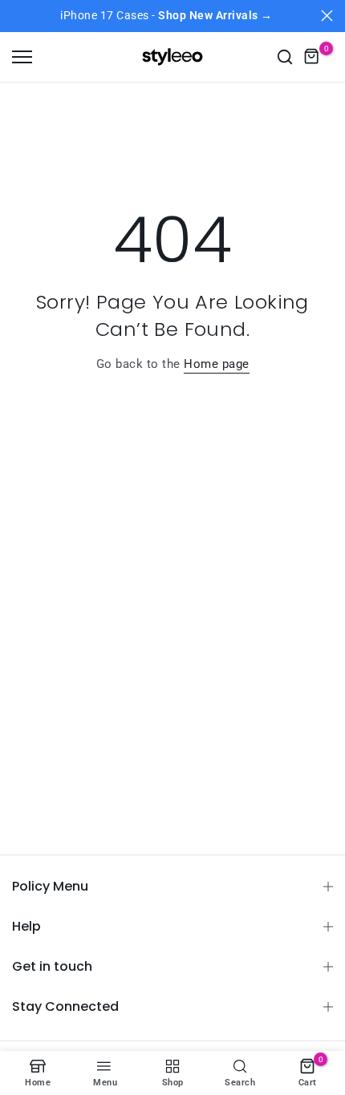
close (327, 16)
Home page (217, 364)
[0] (312, 57)
